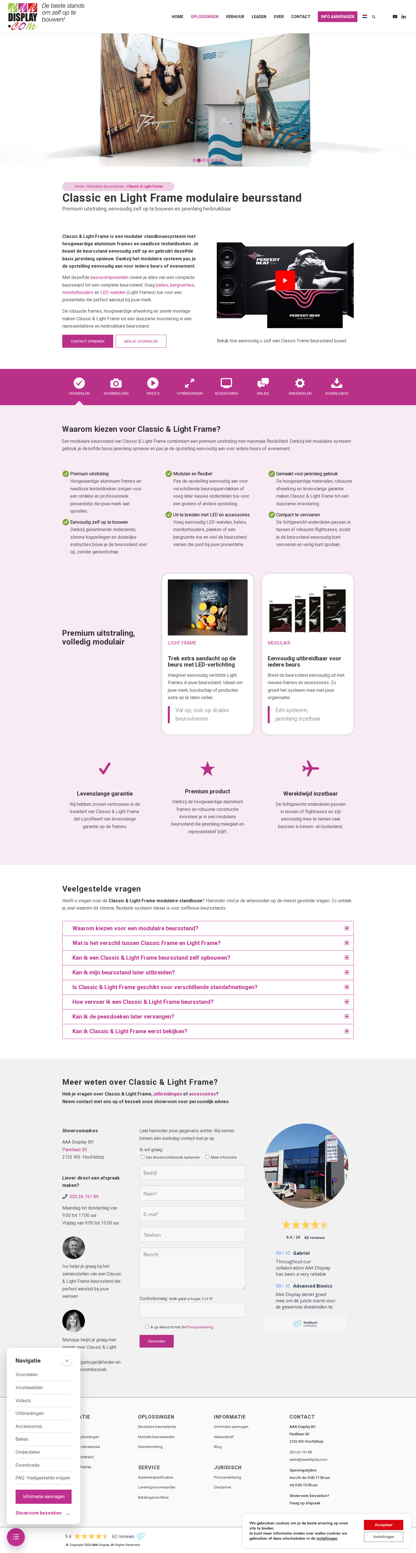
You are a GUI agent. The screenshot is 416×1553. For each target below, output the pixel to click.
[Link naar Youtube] (395, 16)
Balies (22, 1439)
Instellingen (383, 1536)
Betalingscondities (153, 1497)
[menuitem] (177, 16)
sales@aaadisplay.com (308, 1459)
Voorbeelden (29, 1387)
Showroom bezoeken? (309, 1496)
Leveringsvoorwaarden (156, 1487)
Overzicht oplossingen (80, 1437)
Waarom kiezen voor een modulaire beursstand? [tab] (135, 928)
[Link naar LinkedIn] (403, 16)
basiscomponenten (109, 277)
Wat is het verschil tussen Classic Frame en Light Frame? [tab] (146, 943)
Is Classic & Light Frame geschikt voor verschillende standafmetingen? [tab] (165, 987)
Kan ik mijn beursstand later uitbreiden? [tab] (123, 972)
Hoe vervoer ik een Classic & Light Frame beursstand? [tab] (143, 1001)
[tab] (79, 389)
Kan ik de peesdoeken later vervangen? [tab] (123, 1016)
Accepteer (384, 1525)
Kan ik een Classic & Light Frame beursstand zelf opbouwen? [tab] (151, 957)
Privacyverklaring (199, 1327)
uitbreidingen (168, 1094)
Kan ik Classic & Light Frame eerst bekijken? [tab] (129, 1031)
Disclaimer (222, 1487)
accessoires (202, 1094)
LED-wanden (113, 292)
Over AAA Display (76, 1467)
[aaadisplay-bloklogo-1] (46, 16)
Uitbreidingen (30, 1413)
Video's (23, 1400)
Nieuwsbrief (224, 1437)
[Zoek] (373, 16)
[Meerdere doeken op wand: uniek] (208, 607)
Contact (68, 1477)
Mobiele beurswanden (156, 1437)
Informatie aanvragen (231, 1427)
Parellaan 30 (74, 1149)
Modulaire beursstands (105, 186)
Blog (218, 1447)
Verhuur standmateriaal (81, 1447)
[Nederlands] (364, 16)
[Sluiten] (67, 1360)
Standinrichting (150, 1447)
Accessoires (29, 1426)
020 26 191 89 (84, 1196)
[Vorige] (5, 100)
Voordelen (27, 1374)
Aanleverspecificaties (155, 1477)
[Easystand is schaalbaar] (308, 607)
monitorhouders (77, 292)
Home (79, 186)
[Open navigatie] (16, 1537)
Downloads (28, 1465)
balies (162, 285)
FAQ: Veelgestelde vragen (43, 1478)
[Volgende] (411, 100)
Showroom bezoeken (43, 1513)
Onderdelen (28, 1452)
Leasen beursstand (78, 1457)
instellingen (326, 1538)
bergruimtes (182, 285)
